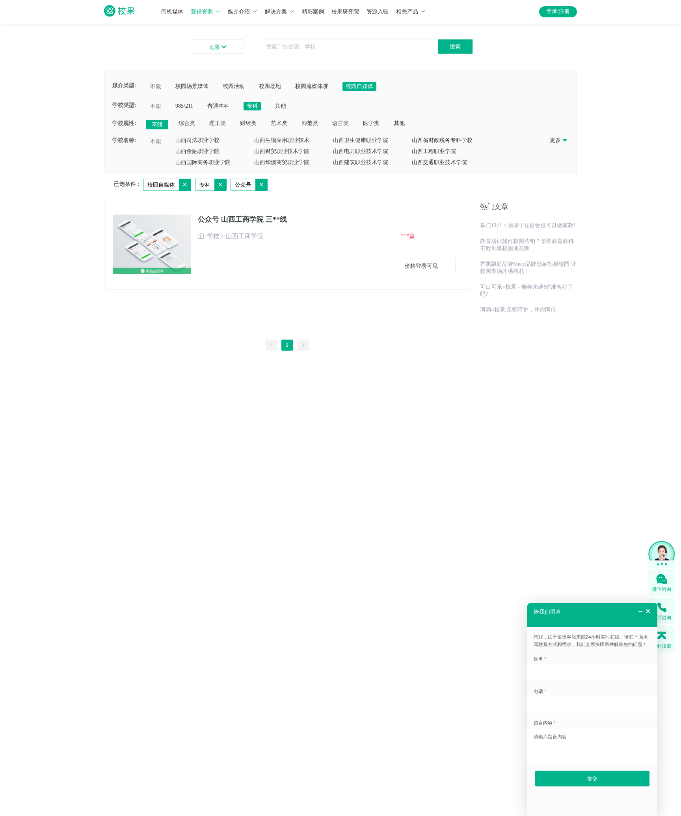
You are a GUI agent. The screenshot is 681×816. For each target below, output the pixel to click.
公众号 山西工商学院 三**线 (242, 219)
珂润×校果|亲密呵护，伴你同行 (518, 310)
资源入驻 (378, 12)
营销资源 (202, 12)
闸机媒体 (172, 12)
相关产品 (407, 12)
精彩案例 (313, 12)
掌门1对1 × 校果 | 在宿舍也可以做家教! (527, 225)
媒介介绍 (239, 12)
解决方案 (276, 12)
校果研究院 (345, 12)
